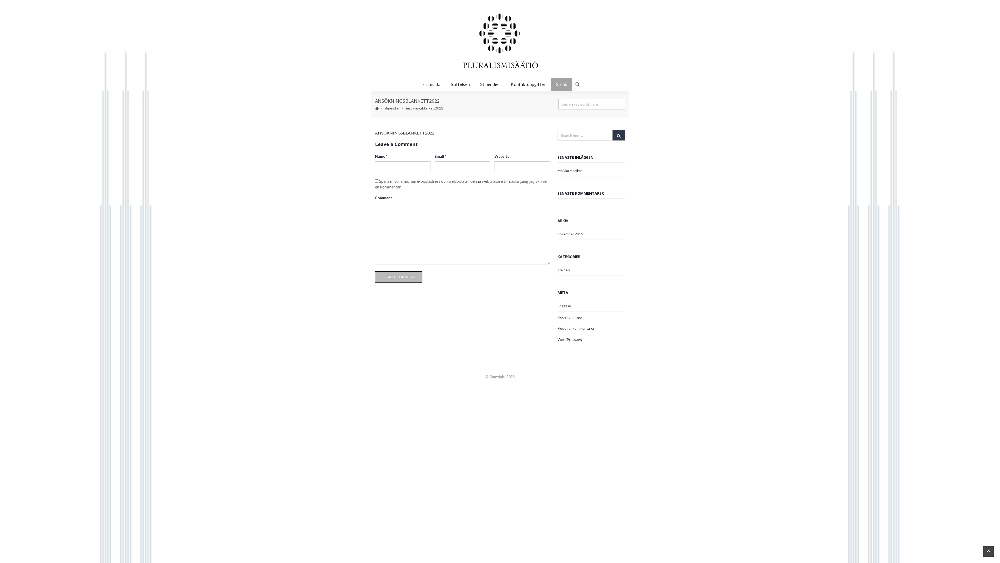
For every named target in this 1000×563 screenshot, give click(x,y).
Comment (383, 197)
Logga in (564, 306)
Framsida (431, 84)
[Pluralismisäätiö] (500, 41)
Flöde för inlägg (570, 317)
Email (440, 156)
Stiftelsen (460, 84)
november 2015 (570, 234)
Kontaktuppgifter (528, 84)
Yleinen (564, 270)
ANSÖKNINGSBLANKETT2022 (404, 132)
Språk (561, 84)
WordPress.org (570, 339)
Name (381, 156)
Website (502, 156)
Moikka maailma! (571, 170)
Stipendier (490, 84)
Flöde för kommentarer (576, 328)
